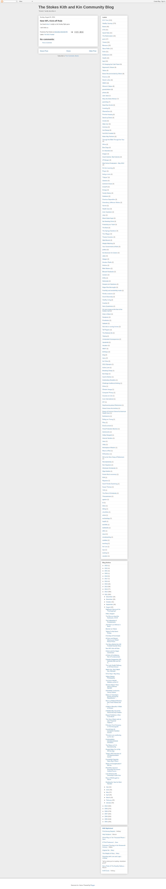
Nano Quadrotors (107, 306)
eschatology (106, 518)
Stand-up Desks (107, 117)
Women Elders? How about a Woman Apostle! (112, 686)
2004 (106, 821)
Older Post (92, 51)
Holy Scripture (106, 834)
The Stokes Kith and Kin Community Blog (76, 7)
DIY (103, 402)
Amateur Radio (107, 262)
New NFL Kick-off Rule (112, 648)
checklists (105, 512)
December (109, 596)
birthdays (105, 352)
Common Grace (107, 183)
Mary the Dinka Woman (109, 99)
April (107, 795)
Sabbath (104, 323)
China (104, 386)
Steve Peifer (106, 48)
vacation (104, 556)
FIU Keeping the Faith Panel (111, 64)
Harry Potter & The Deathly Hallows (113, 866)
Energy (104, 190)
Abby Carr (105, 124)
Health (104, 58)
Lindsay (104, 858)
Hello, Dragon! (110, 613)
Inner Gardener (107, 212)
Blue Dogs (105, 147)
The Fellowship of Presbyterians (111, 621)
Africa (104, 144)
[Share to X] (79, 32)
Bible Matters (106, 268)
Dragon (104, 154)
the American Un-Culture (109, 253)
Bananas (105, 45)
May (107, 792)
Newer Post (44, 51)
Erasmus (105, 77)
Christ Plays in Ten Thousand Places (113, 837)
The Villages (106, 234)
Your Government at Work (110, 246)
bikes (104, 506)
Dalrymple (105, 281)
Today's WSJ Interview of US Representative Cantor (113, 755)
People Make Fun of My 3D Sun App (113, 750)
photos (104, 92)
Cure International (107, 399)
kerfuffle (104, 524)
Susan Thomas (107, 487)
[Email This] (75, 32)
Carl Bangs (105, 130)
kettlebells (105, 527)
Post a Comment (47, 42)
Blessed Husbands (108, 271)
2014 (106, 586)
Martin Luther (106, 80)
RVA (103, 477)
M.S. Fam (105, 20)
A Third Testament (107, 842)
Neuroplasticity (106, 462)
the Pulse (105, 361)
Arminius (105, 127)
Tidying (104, 336)
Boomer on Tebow (111, 629)
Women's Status (107, 86)
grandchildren (106, 89)
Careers (104, 275)
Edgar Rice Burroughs (109, 287)
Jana (103, 839)
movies (104, 121)
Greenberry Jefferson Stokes (111, 202)
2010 (106, 806)
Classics (104, 180)
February (109, 800)
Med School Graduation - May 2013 (113, 163)
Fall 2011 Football (49, 34)
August (108, 607)
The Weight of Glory (108, 853)
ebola (104, 515)
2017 (106, 578)
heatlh (104, 521)
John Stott (105, 95)
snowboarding (106, 537)
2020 (106, 573)
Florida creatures (107, 293)
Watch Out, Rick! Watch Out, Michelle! (113, 670)
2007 (106, 814)
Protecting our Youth (108, 224)
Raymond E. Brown (108, 67)
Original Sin (105, 850)
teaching (105, 543)
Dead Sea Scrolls (107, 105)
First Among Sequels (108, 831)
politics (104, 249)
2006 (106, 816)
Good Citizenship (107, 296)
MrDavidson (106, 454)
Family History (106, 193)
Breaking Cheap (107, 370)
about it (48, 24)
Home (68, 51)
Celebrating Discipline (109, 380)
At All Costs (105, 870)
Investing (105, 108)
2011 (106, 594)
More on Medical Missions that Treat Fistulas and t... (114, 702)
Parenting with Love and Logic (111, 856)
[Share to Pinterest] (83, 32)
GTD (103, 29)
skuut (104, 534)
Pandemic (105, 317)
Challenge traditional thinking (111, 383)
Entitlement (105, 55)
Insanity (104, 303)
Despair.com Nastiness (109, 284)
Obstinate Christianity (108, 468)
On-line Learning (107, 168)
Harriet (104, 205)
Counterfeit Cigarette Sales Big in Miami (112, 760)
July (107, 787)
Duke (104, 51)
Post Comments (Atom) (72, 56)
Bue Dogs (105, 373)
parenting (105, 102)
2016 (106, 581)
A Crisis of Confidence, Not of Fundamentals (113, 656)
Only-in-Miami (106, 314)
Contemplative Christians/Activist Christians (112, 741)
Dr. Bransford (106, 150)
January (108, 802)
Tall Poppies (106, 330)
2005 (106, 819)
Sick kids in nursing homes (110, 326)
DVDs (104, 278)
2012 (106, 591)
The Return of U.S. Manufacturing (111, 746)
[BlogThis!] (77, 32)
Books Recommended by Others (112, 73)
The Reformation (107, 36)
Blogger (92, 885)
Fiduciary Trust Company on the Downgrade (113, 725)
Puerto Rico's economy (109, 474)
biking (104, 509)
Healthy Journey (107, 23)
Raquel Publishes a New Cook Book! (113, 715)
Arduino (104, 265)
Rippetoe (105, 480)
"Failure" (105, 177)
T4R (103, 490)
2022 (106, 568)
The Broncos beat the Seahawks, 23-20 (112, 617)
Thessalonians (106, 496)
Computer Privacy (107, 392)
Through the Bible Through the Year (113, 139)
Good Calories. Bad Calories (111, 157)
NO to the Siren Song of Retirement (113, 457)
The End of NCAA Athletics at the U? (112, 681)
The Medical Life (107, 333)
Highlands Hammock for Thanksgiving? (113, 610)
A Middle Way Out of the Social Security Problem (114, 711)
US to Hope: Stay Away (113, 673)
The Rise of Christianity (109, 493)
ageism (104, 499)
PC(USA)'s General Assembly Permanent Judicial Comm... (113, 769)
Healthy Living (106, 300)
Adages (104, 259)
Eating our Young (107, 419)
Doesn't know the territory (110, 408)
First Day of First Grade (113, 636)
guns (103, 39)
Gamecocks (106, 432)
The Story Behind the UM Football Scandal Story (113, 645)
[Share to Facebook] (81, 32)
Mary (112, 850)
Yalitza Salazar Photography (110, 677)
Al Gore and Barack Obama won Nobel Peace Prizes (112, 640)
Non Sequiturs (106, 465)
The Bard (105, 227)
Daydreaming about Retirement (112, 405)
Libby (104, 444)
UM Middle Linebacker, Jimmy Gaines (113, 691)
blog (103, 355)
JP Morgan (105, 160)
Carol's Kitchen (107, 377)
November (109, 599)
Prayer (104, 171)
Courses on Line (107, 396)
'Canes (104, 42)
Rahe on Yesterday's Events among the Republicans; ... (112, 696)
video (104, 256)
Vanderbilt (105, 342)
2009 (106, 808)
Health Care (106, 209)
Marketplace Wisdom (108, 447)
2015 (106, 584)
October (108, 602)
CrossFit (104, 187)
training (104, 553)
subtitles (104, 540)
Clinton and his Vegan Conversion (112, 651)
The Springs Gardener (109, 231)
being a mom (106, 174)
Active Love (105, 367)
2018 (106, 576)
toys (103, 550)
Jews (103, 441)
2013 (106, 589)
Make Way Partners (108, 136)
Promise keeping (107, 114)
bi (102, 502)
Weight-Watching (107, 243)
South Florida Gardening (109, 484)
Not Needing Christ (108, 221)
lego (103, 61)
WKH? (104, 348)
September (109, 604)
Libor (103, 215)
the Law (104, 546)
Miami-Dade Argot (107, 218)
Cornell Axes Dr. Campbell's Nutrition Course (112, 730)
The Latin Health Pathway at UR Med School (113, 666)
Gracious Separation (108, 199)
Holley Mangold (107, 435)
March (108, 797)
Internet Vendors (107, 438)
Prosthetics (105, 320)
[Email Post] (71, 32)
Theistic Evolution (107, 237)
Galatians (105, 196)
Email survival (106, 425)
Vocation (105, 345)
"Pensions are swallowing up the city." (113, 735)
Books (104, 26)
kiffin (103, 531)
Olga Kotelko (106, 471)
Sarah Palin (105, 33)
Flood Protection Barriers (110, 429)
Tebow (104, 70)
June (108, 789)
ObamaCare (106, 111)
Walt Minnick (106, 240)
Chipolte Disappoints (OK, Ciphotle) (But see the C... (113, 661)
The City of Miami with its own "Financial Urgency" (113, 720)
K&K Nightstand (107, 828)
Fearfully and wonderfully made (112, 290)
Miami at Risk (106, 450)
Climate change (107, 389)
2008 (106, 811)
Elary (103, 422)
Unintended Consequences (110, 339)
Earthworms (106, 416)
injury (104, 358)
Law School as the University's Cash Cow (113, 774)
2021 (106, 571)
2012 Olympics (106, 364)
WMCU (104, 83)
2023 (106, 565)
